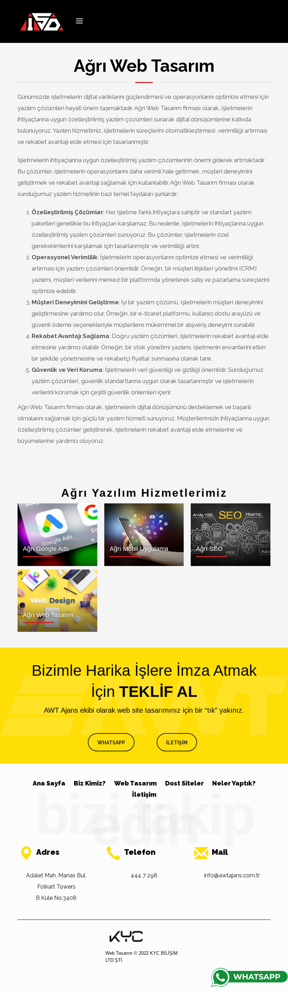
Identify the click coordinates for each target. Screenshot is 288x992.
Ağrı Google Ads (46, 548)
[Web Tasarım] (126, 936)
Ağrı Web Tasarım (48, 614)
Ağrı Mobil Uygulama (139, 548)
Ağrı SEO (209, 548)
